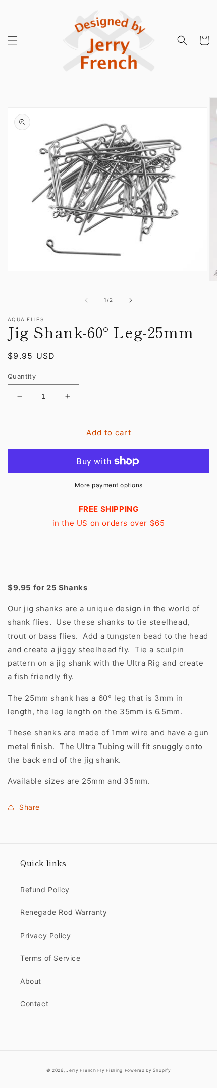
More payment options (109, 485)
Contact (34, 1003)
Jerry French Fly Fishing (94, 1070)
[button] (13, 40)
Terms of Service (50, 958)
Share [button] (29, 807)
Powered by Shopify (148, 1070)
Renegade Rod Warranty (63, 912)
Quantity (22, 376)
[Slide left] (86, 300)
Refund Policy (45, 889)
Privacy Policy (45, 935)
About (30, 981)
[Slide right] (131, 300)
